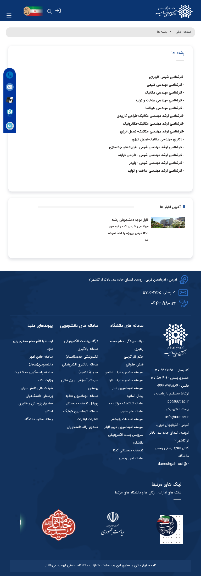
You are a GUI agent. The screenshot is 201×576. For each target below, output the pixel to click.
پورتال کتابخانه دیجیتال (82, 403)
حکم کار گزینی (133, 357)
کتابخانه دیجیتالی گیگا (128, 450)
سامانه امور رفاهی (131, 458)
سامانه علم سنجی (131, 411)
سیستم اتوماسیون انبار (127, 388)
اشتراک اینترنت (87, 419)
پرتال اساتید (135, 396)
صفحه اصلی (183, 31)
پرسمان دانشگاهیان (39, 396)
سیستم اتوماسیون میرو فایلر (123, 427)
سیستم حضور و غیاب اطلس (124, 372)
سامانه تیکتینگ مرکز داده (126, 403)
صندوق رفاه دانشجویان (82, 427)
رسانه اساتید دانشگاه (39, 419)
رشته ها (162, 31)
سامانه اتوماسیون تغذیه (81, 396)
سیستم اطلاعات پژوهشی (126, 419)
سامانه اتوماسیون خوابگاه (80, 411)
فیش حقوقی (134, 365)
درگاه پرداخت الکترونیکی (81, 341)
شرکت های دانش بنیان (37, 388)
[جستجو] (49, 11)
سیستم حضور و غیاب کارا (126, 380)
